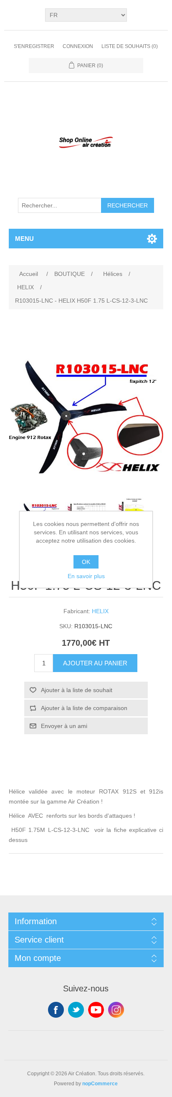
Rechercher (127, 205)
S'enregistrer (34, 46)
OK (86, 562)
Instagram (116, 1010)
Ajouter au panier (95, 663)
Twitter (76, 1010)
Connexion (78, 46)
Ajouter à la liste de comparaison (84, 708)
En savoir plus (86, 576)
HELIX (100, 611)
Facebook (56, 1010)
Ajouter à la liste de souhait (76, 690)
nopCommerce (100, 1084)
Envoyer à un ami (64, 726)
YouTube (96, 1010)
